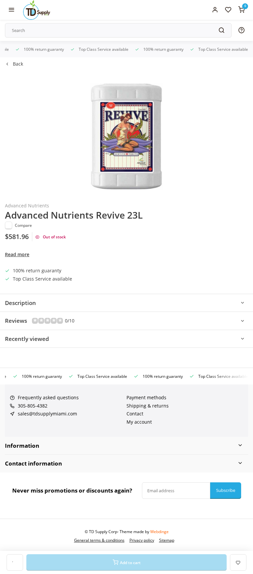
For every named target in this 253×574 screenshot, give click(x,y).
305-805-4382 (32, 406)
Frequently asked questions (48, 397)
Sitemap (166, 540)
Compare (23, 225)
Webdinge (159, 531)
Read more (17, 254)
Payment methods (146, 397)
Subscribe (225, 490)
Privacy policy (141, 540)
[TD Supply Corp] (36, 10)
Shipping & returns (147, 406)
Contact (134, 413)
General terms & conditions (99, 540)
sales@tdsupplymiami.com (47, 413)
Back (18, 64)
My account (139, 422)
